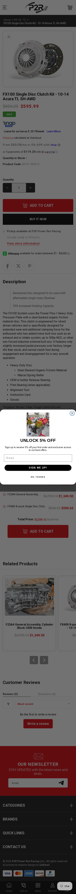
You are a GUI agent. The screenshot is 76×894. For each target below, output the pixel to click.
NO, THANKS (38, 477)
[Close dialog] (72, 413)
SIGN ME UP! (38, 468)
